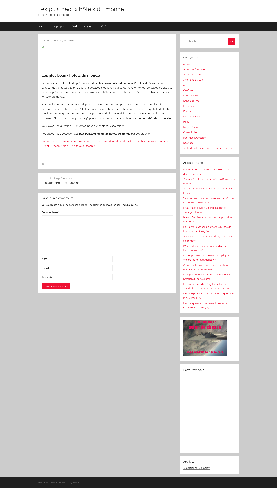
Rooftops (188, 142)
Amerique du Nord (89, 141)
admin (71, 40)
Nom (45, 258)
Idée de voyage (192, 116)
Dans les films (191, 95)
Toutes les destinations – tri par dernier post (207, 148)
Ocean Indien (60, 145)
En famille (189, 106)
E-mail (46, 268)
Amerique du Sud (114, 141)
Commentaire (50, 212)
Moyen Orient (191, 127)
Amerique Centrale (64, 141)
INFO (186, 121)
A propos (59, 26)
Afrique (46, 141)
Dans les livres (191, 100)
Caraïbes (140, 141)
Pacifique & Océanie (83, 145)
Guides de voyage (82, 26)
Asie (129, 141)
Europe (152, 141)
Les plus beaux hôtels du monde (81, 9)
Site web (47, 277)
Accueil (42, 26)
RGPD (103, 26)
